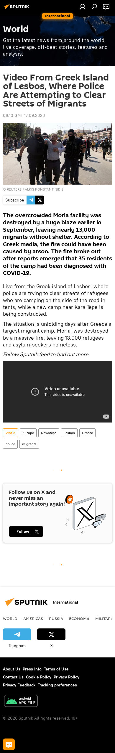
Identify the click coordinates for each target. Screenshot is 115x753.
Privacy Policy (66, 677)
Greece (87, 432)
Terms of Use (56, 669)
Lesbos (69, 432)
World (10, 432)
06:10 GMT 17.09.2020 (24, 115)
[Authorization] (82, 6)
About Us (11, 669)
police (10, 444)
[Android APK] (21, 701)
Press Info (32, 669)
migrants (29, 444)
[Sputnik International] (17, 9)
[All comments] (9, 744)
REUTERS (14, 189)
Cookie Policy (38, 677)
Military (104, 618)
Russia (56, 618)
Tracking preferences (57, 685)
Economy (79, 618)
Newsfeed (49, 432)
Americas (33, 618)
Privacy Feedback (19, 685)
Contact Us (13, 677)
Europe (28, 432)
